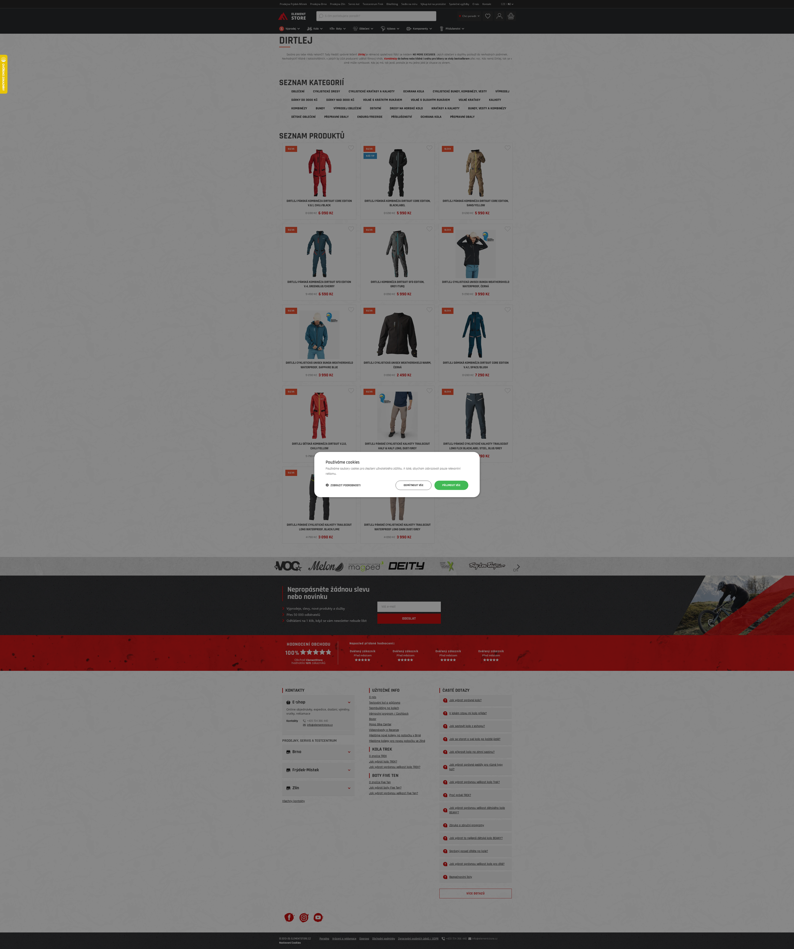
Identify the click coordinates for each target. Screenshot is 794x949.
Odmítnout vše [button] (413, 485)
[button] (343, 485)
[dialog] (397, 474)
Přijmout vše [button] (451, 485)
